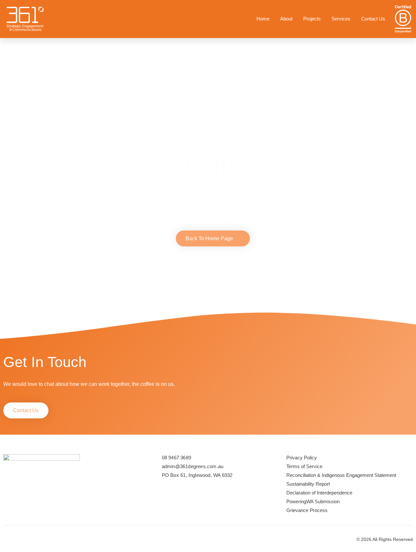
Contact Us (373, 18)
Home (262, 18)
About (286, 18)
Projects (312, 18)
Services (341, 18)
